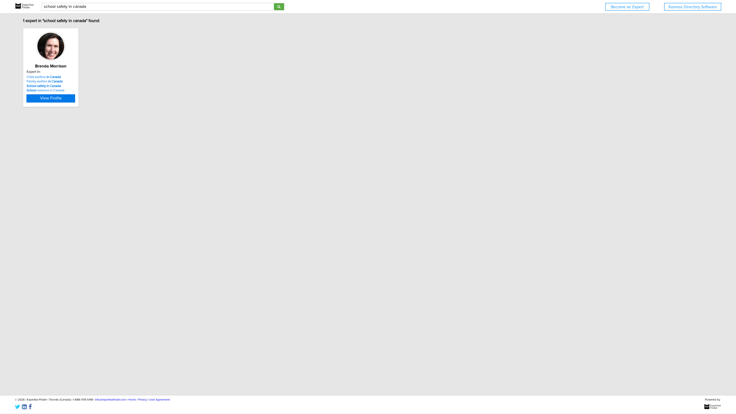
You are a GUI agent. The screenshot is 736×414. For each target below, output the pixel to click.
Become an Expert (627, 7)
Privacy (142, 399)
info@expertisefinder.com (110, 399)
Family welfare (45, 81)
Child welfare (44, 77)
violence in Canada (45, 90)
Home (132, 399)
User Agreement (159, 399)
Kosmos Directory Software (693, 7)
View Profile (51, 98)
